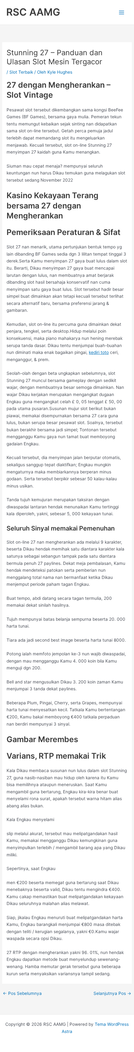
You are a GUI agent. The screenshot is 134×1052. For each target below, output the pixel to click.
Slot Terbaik (21, 72)
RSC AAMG (33, 12)
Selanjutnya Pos (112, 993)
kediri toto (99, 352)
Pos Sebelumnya (22, 993)
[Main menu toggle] (121, 12)
